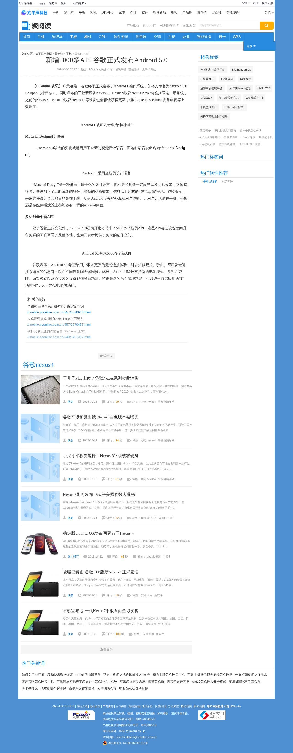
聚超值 (53, 3)
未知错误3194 (254, 97)
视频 (63, 3)
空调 (157, 37)
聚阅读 (59, 53)
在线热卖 (188, 25)
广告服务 (108, 706)
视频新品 (159, 12)
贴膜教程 (245, 79)
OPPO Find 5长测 (249, 144)
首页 (26, 37)
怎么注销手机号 (106, 681)
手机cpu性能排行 (234, 107)
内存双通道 (231, 137)
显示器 (141, 37)
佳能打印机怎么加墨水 (251, 674)
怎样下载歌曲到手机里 (214, 116)
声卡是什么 (30, 688)
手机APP (210, 181)
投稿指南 (134, 706)
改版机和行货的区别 (212, 69)
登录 (245, 3)
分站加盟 (173, 706)
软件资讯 (121, 37)
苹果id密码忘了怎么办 (244, 681)
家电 (122, 12)
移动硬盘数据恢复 (60, 674)
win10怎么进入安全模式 (209, 681)
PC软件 (227, 181)
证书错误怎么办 (229, 97)
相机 (93, 12)
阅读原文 (106, 356)
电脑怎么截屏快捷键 (133, 688)
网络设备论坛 (169, 25)
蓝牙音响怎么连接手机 (38, 681)
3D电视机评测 (206, 144)
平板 (82, 12)
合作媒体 (121, 706)
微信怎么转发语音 (82, 688)
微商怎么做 (156, 681)
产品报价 (133, 25)
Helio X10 (264, 88)
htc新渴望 (227, 79)
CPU (103, 37)
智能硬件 (232, 12)
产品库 (41, 3)
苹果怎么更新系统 (132, 681)
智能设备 (204, 37)
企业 (133, 12)
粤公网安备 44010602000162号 (128, 743)
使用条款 (147, 706)
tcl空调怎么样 (107, 688)
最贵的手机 (266, 137)
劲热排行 (149, 25)
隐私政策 (95, 706)
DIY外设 (108, 12)
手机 (56, 12)
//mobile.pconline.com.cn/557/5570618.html (59, 312)
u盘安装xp (204, 130)
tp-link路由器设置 (88, 674)
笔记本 (69, 12)
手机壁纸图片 (208, 107)
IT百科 (216, 12)
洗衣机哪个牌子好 (53, 688)
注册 (255, 3)
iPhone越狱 (248, 137)
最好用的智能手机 (211, 88)
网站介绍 (81, 706)
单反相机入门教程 (225, 130)
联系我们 (160, 706)
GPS (237, 37)
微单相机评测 (227, 144)
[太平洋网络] (81, 713)
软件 (145, 12)
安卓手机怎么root (250, 130)
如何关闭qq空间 (33, 674)
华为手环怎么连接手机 (169, 674)
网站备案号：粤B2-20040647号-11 (124, 731)
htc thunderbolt (241, 69)
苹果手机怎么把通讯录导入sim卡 (126, 674)
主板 (171, 37)
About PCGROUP (63, 706)
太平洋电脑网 (43, 53)
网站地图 (199, 706)
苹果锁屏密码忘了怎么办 (74, 681)
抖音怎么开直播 (178, 681)
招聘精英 (186, 706)
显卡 (222, 37)
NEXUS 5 (206, 97)
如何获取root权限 (240, 88)
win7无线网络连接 (209, 137)
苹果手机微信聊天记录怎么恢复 (209, 674)
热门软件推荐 (214, 173)
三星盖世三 (207, 79)
